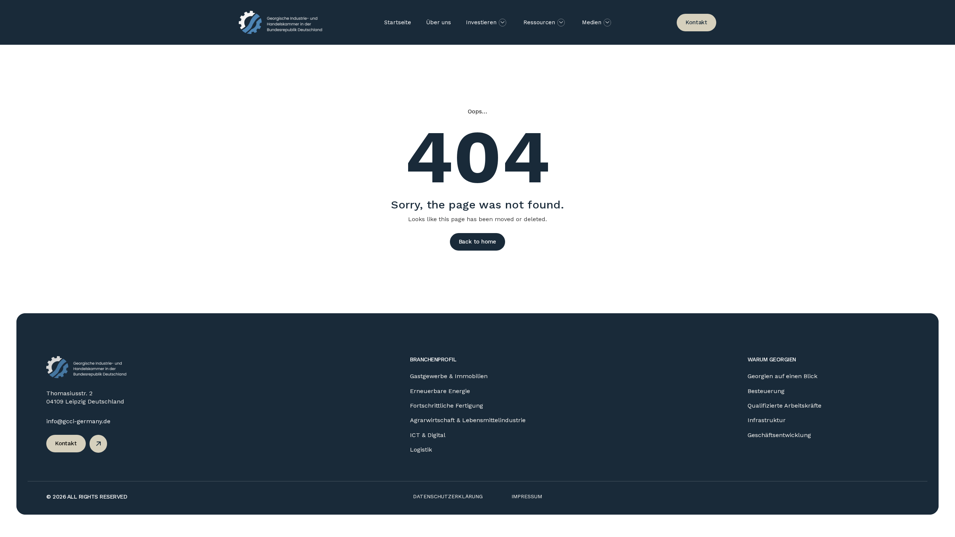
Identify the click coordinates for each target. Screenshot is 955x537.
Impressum (526, 496)
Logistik (421, 449)
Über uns (438, 22)
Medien (591, 22)
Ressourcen (539, 22)
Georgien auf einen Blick (782, 376)
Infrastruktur (767, 420)
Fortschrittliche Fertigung (446, 405)
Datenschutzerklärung (448, 496)
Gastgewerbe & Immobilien (449, 376)
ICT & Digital (427, 435)
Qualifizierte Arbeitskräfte (784, 405)
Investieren (481, 22)
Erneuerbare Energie (440, 391)
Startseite (397, 22)
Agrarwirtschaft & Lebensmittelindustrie (468, 420)
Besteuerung (766, 391)
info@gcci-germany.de (78, 421)
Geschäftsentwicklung (779, 435)
